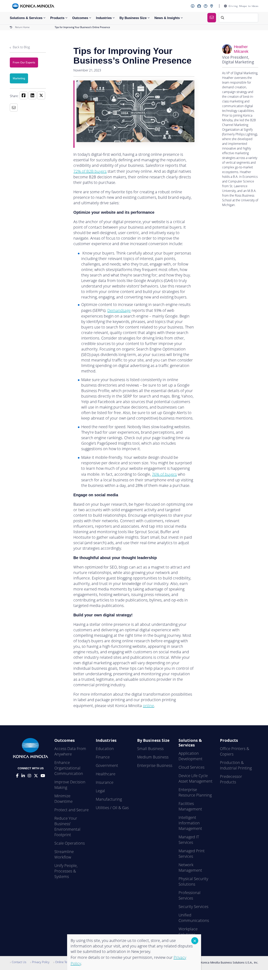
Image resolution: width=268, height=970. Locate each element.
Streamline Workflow (64, 854)
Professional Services (190, 895)
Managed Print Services (192, 853)
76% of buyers (164, 474)
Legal (100, 790)
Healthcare (105, 774)
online (148, 705)
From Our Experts (24, 62)
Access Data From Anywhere (70, 751)
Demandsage (119, 310)
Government (107, 765)
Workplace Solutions (188, 931)
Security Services (193, 906)
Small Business (150, 748)
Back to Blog (21, 47)
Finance (103, 757)
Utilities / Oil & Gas (112, 807)
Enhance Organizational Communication (68, 768)
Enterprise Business (154, 765)
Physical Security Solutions (193, 881)
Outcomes (80, 18)
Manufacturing (109, 799)
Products (57, 18)
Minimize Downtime (63, 798)
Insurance (104, 782)
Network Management (190, 867)
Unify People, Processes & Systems (65, 871)
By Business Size (133, 18)
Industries (104, 18)
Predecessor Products (231, 779)
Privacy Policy (40, 962)
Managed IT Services (189, 839)
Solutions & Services (26, 18)
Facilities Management (190, 806)
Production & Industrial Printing (236, 765)
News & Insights (167, 18)
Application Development (190, 756)
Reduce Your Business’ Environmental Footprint (67, 826)
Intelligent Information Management (190, 823)
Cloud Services (191, 767)
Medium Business (153, 757)
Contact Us (19, 962)
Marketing (19, 78)
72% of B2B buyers (90, 171)
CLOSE (194, 940)
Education (105, 748)
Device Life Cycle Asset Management (195, 778)
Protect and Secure (71, 809)
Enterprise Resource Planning (195, 792)
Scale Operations (69, 843)
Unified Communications (194, 917)
